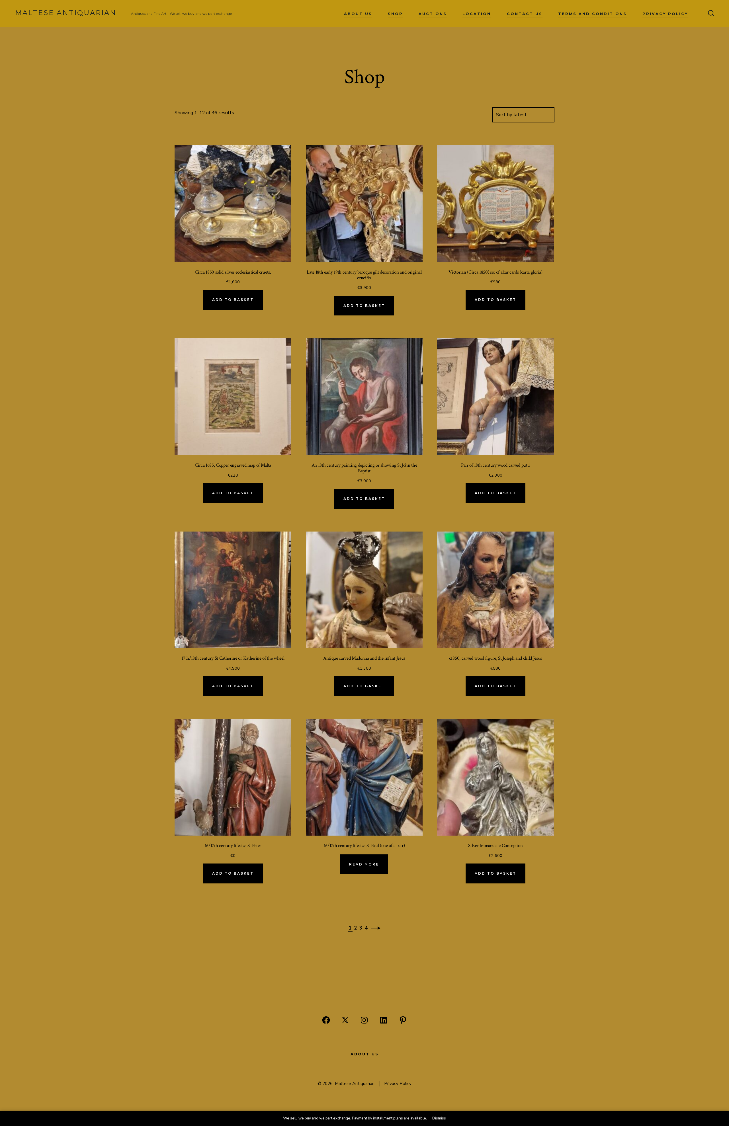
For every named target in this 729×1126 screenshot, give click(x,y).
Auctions (433, 14)
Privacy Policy (665, 14)
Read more (364, 864)
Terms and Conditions (592, 14)
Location (476, 14)
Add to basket (233, 300)
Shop (395, 14)
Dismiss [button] (439, 1118)
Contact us (524, 14)
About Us (358, 14)
